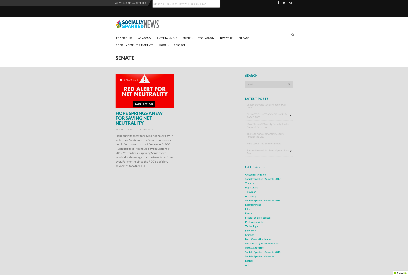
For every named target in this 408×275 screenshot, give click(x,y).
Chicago (249, 234)
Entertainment (167, 38)
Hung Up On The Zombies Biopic (264, 143)
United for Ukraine (255, 174)
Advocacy (144, 38)
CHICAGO (244, 38)
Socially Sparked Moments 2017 (262, 178)
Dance (248, 213)
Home (162, 45)
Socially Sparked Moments (259, 256)
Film (247, 208)
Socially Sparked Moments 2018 (262, 251)
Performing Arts (254, 221)
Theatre (249, 183)
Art (247, 264)
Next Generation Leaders (259, 239)
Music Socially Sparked (257, 217)
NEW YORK (226, 38)
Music (187, 38)
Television (250, 191)
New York (250, 230)
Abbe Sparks (126, 130)
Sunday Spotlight (254, 247)
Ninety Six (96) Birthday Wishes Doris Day (179, 4)
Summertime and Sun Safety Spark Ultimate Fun (269, 152)
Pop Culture (124, 38)
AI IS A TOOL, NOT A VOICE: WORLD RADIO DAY (267, 116)
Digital (249, 260)
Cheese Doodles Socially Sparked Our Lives (266, 106)
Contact (179, 45)
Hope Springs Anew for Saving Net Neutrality (139, 118)
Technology (206, 38)
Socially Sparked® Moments (134, 45)
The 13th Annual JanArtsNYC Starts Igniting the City (265, 135)
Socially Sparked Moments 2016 (262, 200)
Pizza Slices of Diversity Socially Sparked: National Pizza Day (269, 125)
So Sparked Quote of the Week (262, 243)
